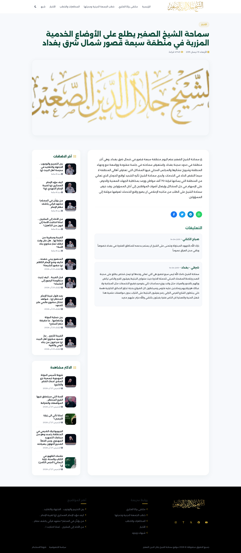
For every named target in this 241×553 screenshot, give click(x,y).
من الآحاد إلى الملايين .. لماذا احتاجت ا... (64, 527)
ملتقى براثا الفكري (128, 6)
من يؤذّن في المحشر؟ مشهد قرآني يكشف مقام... (58, 521)
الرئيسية (146, 6)
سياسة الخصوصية (57, 547)
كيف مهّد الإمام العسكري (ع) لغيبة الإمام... (61, 515)
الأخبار (53, 6)
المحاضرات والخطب (70, 6)
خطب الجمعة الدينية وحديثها (99, 6)
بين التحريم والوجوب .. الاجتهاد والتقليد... (63, 509)
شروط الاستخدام (39, 547)
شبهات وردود (138, 533)
